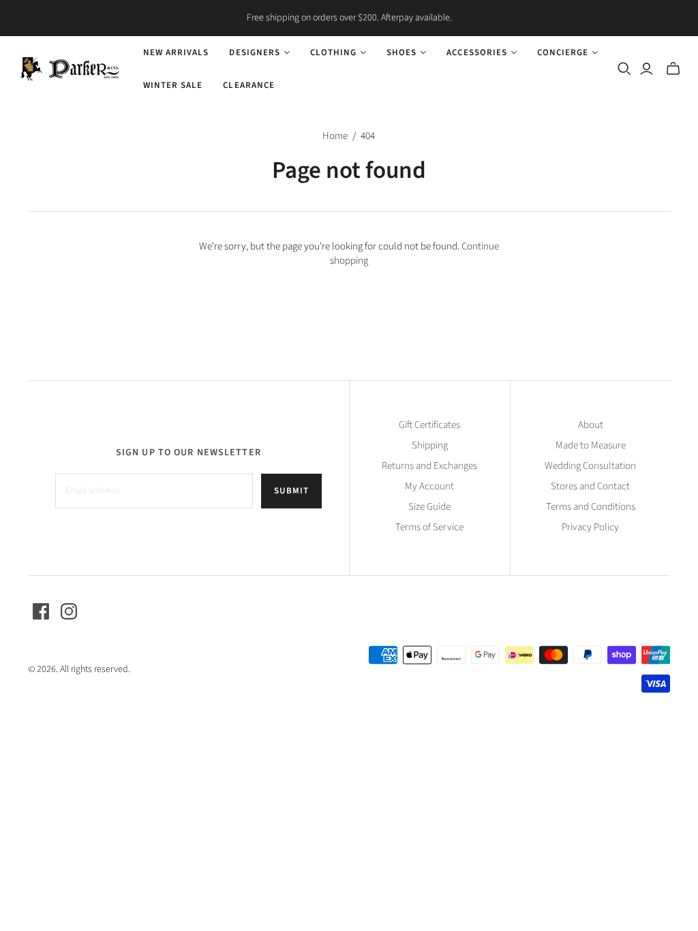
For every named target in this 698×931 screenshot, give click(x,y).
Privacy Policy (590, 527)
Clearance (248, 85)
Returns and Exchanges (429, 466)
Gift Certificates (429, 425)
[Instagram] (69, 611)
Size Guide (429, 507)
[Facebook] (41, 611)
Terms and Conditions (590, 507)
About (590, 425)
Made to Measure (591, 445)
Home (335, 136)
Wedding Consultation (590, 466)
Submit (291, 491)
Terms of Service (429, 527)
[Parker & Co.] (69, 68)
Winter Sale (172, 85)
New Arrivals (176, 52)
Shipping (430, 445)
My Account (429, 486)
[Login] (646, 68)
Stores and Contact (590, 486)
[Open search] (624, 69)
